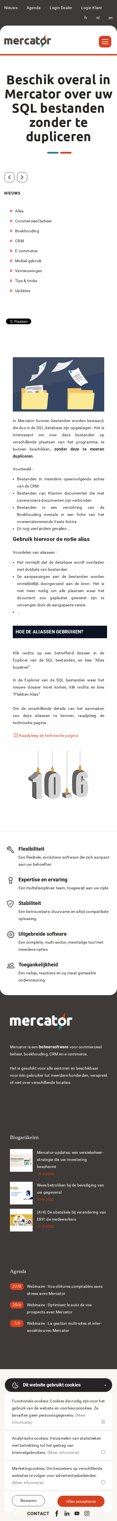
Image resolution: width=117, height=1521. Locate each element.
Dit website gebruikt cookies (52, 1385)
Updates (22, 290)
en (110, 17)
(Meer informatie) (63, 1452)
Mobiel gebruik (28, 261)
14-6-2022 (45, 1199)
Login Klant (91, 7)
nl (98, 17)
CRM (19, 241)
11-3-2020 (45, 1226)
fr (85, 17)
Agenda (34, 7)
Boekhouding (27, 231)
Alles (19, 211)
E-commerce (26, 251)
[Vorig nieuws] (9, 177)
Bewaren (28, 1500)
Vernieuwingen (28, 270)
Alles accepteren (81, 1501)
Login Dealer (61, 7)
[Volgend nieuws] (22, 177)
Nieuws (11, 7)
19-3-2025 (45, 1174)
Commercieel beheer (33, 221)
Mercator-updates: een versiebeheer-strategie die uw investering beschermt (70, 1159)
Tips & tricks (26, 280)
